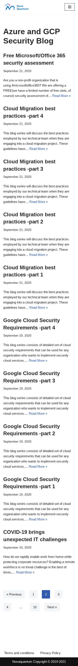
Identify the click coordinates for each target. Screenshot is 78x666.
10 (35, 607)
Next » (52, 607)
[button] (70, 7)
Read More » (61, 96)
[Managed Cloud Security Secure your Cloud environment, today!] (16, 7)
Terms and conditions (19, 653)
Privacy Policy (50, 653)
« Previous (14, 594)
